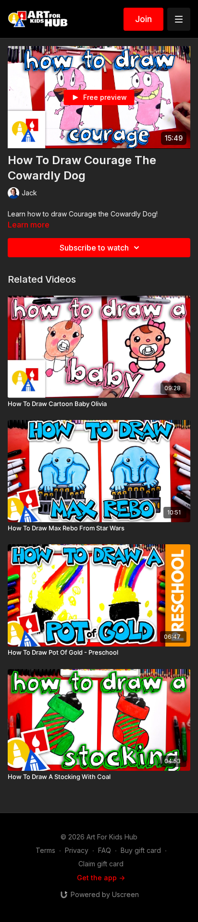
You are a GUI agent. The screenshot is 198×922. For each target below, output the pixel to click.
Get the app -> (101, 878)
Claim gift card (101, 864)
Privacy (76, 850)
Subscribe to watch (94, 247)
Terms (45, 850)
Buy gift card (141, 850)
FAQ (104, 850)
